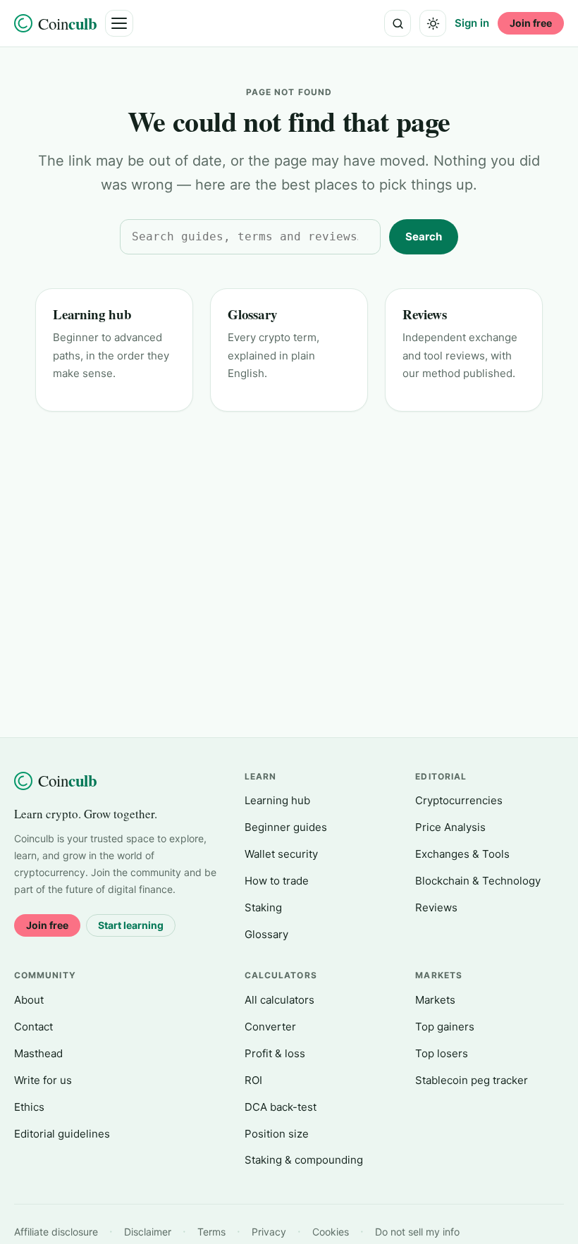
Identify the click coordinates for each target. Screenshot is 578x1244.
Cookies (330, 1232)
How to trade (277, 880)
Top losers (441, 1053)
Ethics (29, 1107)
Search (423, 236)
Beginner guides (286, 827)
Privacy (269, 1232)
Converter (270, 1026)
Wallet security (281, 854)
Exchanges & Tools (462, 854)
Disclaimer (147, 1232)
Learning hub (92, 314)
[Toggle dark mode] (432, 23)
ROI (253, 1080)
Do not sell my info (417, 1232)
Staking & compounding (304, 1159)
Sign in (472, 23)
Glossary (252, 314)
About (29, 999)
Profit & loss (275, 1053)
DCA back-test (280, 1107)
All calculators (279, 999)
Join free (531, 23)
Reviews (424, 314)
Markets (435, 999)
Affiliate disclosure (56, 1232)
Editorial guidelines (62, 1133)
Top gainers (444, 1026)
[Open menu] (119, 23)
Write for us (43, 1080)
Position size (277, 1133)
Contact (33, 1026)
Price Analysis (450, 827)
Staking (263, 907)
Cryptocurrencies (459, 800)
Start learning (131, 925)
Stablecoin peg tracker (471, 1080)
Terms (211, 1232)
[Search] (397, 23)
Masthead (38, 1053)
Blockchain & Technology (478, 880)
